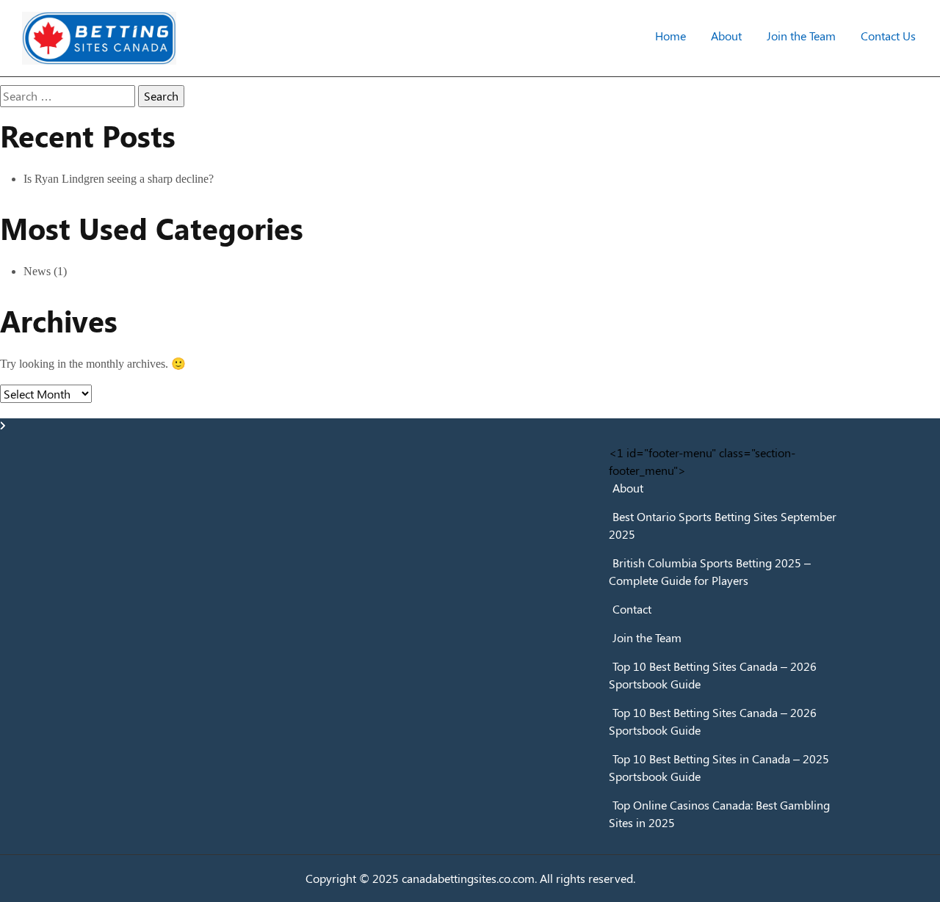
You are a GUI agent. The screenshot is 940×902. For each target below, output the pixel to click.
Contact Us (888, 35)
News (37, 271)
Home (670, 35)
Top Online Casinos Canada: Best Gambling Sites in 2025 (719, 813)
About (726, 35)
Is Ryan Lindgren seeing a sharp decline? (119, 178)
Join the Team (801, 35)
